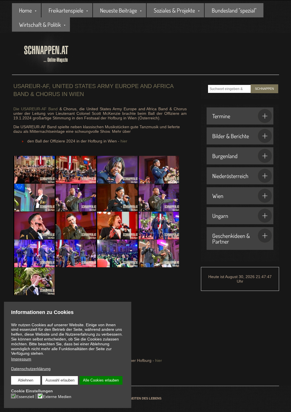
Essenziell (25, 397)
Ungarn (220, 215)
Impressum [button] (21, 359)
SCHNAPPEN (264, 88)
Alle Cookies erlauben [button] (101, 380)
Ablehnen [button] (25, 380)
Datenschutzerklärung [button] (31, 368)
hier (123, 141)
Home (25, 10)
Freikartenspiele (66, 10)
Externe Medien (57, 397)
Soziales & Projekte (174, 10)
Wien (217, 195)
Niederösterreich (230, 176)
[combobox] (229, 89)
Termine (221, 116)
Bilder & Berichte (230, 136)
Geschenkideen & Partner (231, 238)
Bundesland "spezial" (234, 10)
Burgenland (225, 156)
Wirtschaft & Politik (40, 24)
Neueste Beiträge (118, 10)
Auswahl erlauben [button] (59, 380)
